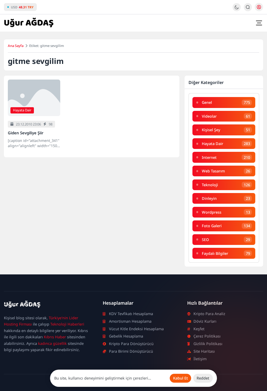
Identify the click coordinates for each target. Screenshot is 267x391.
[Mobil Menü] (259, 23)
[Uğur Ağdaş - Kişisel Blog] (28, 22)
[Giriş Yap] (259, 7)
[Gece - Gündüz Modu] (237, 9)
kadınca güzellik (52, 343)
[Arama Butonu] (248, 7)
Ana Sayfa (15, 45)
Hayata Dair (22, 110)
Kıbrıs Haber (55, 336)
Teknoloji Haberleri (67, 324)
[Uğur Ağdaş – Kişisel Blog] (47, 305)
